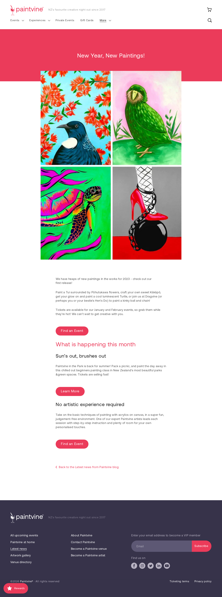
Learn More (70, 391)
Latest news (18, 548)
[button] (16, 20)
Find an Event (72, 331)
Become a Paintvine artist (88, 555)
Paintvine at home (22, 542)
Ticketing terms (179, 581)
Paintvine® (26, 581)
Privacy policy (203, 581)
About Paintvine (81, 535)
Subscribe (201, 545)
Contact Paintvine (83, 542)
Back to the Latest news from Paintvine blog (89, 467)
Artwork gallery (20, 555)
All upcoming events (24, 535)
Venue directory (21, 562)
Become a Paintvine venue (89, 548)
